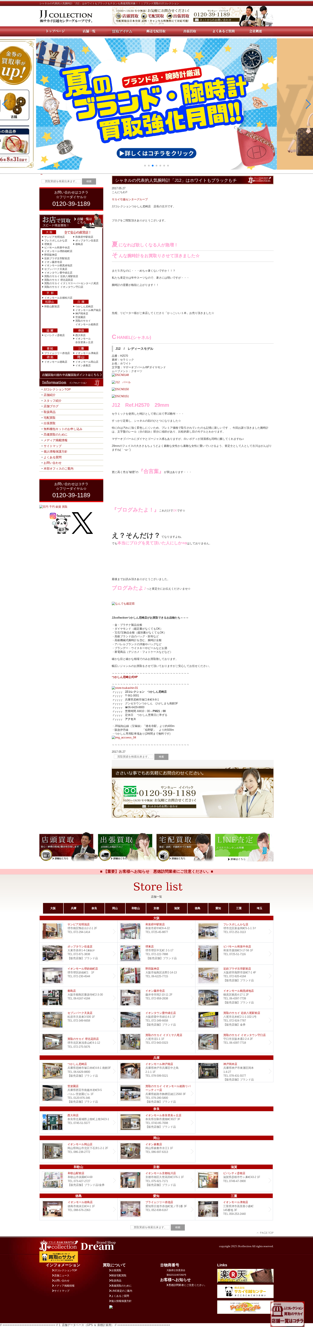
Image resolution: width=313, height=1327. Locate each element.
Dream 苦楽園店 (78, 1093)
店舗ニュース (61, 1275)
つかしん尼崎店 (84, 306)
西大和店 (80, 335)
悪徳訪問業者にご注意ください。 (187, 1285)
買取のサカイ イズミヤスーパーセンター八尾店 (71, 283)
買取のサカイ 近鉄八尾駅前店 (61, 276)
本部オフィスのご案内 (58, 468)
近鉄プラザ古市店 (234, 976)
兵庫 (73, 908)
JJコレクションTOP (57, 389)
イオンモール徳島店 (55, 361)
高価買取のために (55, 434)
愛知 (218, 908)
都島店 (79, 244)
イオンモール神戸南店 (88, 310)
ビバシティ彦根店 (54, 335)
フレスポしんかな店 (55, 240)
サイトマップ (53, 446)
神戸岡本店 (81, 313)
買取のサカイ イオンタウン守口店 (63, 286)
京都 (156, 908)
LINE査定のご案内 (121, 1290)
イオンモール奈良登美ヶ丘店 (156, 1122)
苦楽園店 (80, 317)
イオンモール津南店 (86, 353)
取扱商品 (50, 412)
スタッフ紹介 (53, 400)
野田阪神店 (50, 254)
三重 (239, 908)
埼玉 (259, 908)
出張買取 (50, 423)
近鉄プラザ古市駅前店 (57, 258)
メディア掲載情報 (55, 440)
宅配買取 (50, 417)
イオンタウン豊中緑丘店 (58, 272)
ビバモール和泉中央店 (57, 247)
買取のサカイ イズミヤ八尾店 (156, 1042)
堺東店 (48, 244)
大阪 (53, 908)
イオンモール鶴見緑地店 (58, 265)
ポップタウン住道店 (86, 240)
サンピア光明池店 (54, 236)
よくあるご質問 (120, 1295)
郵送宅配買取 (118, 1275)
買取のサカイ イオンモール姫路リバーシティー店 (156, 1093)
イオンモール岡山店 (86, 361)
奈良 (94, 908)
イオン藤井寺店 (53, 262)
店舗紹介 (50, 395)
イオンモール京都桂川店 (58, 297)
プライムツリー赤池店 (57, 353)
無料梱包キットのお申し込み (63, 429)
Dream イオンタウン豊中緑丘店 (156, 1020)
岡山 (115, 908)
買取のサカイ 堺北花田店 (58, 279)
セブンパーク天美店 (55, 269)
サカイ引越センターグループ (130, 199)
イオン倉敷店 (83, 365)
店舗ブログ (51, 406)
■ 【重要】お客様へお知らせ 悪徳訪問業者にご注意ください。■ (156, 871)
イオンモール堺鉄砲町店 (58, 251)
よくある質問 (53, 457)
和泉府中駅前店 (84, 236)
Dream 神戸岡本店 (234, 1071)
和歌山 (136, 908)
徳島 (197, 908)
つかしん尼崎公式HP (125, 677)
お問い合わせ (53, 462)
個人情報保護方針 (55, 451)
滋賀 (177, 908)
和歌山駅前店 (52, 306)
